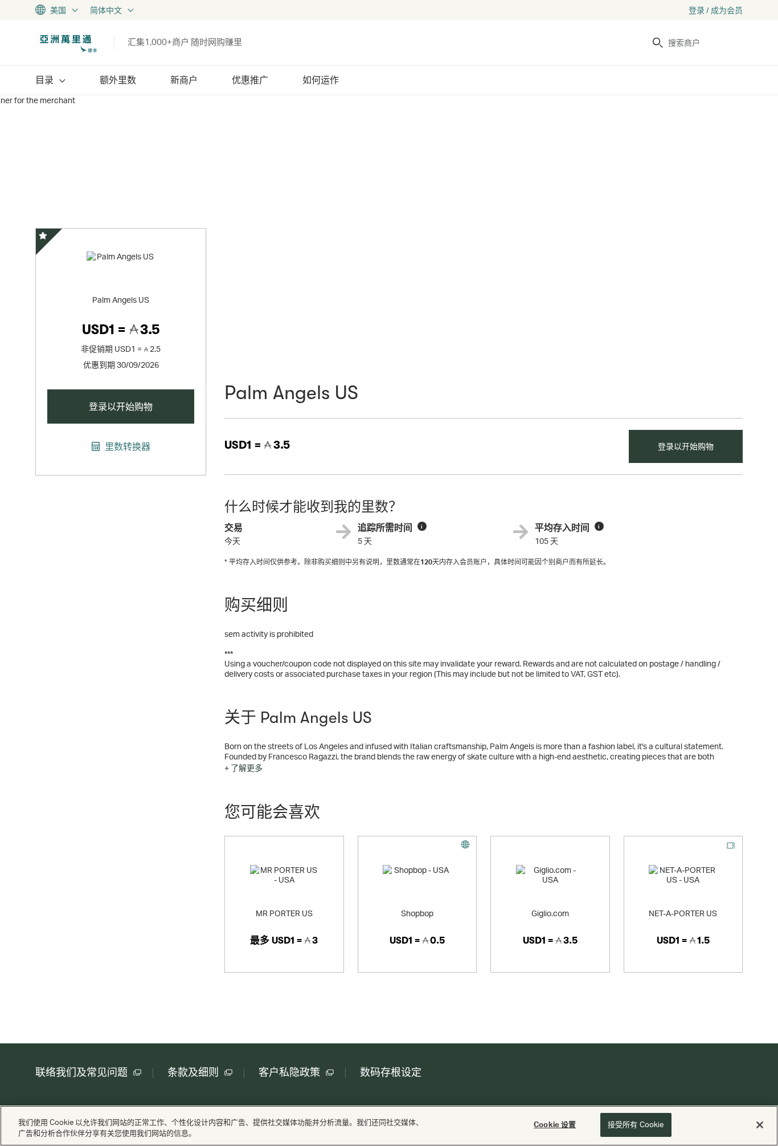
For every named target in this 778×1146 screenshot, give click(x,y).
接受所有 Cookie (636, 1124)
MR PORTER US (284, 913)
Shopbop (417, 913)
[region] (389, 1126)
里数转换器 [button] (126, 446)
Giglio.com (550, 913)
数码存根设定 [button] (390, 1072)
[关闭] (759, 1124)
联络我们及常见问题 (81, 1072)
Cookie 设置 (555, 1124)
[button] (243, 768)
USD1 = (257, 445)
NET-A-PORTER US (683, 913)
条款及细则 (193, 1072)
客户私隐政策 (289, 1072)
